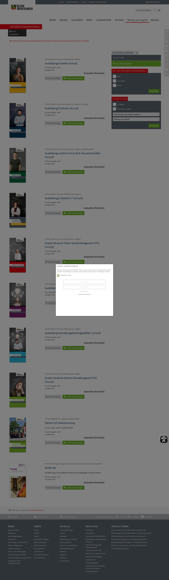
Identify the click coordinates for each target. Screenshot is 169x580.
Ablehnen (84, 281)
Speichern (84, 287)
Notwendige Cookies (65, 275)
